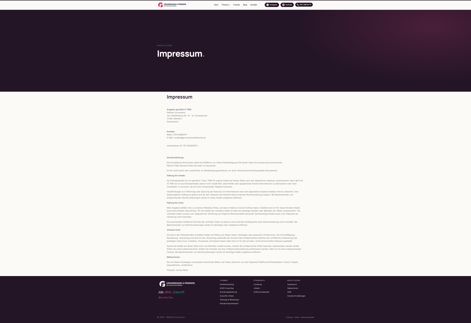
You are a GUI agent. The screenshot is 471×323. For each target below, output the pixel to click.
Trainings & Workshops (229, 300)
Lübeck (257, 288)
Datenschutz (292, 288)
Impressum (292, 284)
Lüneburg (258, 284)
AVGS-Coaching (227, 288)
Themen (225, 5)
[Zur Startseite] (172, 5)
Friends (236, 5)
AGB (289, 292)
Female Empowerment (229, 303)
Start (216, 5)
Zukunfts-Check (227, 296)
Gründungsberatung (228, 292)
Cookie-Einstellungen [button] (296, 296)
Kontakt (253, 5)
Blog (245, 5)
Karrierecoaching (227, 284)
